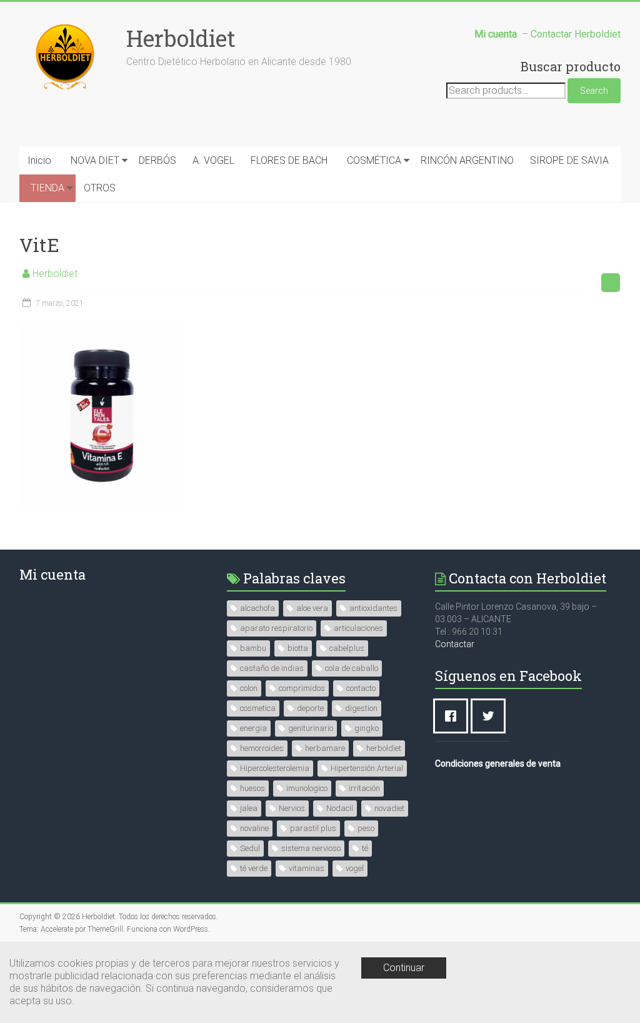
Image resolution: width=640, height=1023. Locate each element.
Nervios (292, 808)
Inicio (39, 160)
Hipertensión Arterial (367, 768)
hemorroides (262, 748)
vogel (355, 868)
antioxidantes (373, 608)
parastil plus (313, 828)
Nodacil (339, 808)
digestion (361, 708)
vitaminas (306, 868)
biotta (298, 648)
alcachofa (257, 608)
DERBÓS (157, 160)
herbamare (325, 748)
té (365, 848)
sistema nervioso (311, 848)
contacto (361, 688)
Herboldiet (181, 38)
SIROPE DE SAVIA (569, 160)
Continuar (403, 968)
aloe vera (312, 608)
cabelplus (346, 648)
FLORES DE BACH (289, 160)
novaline (254, 828)
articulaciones (358, 628)
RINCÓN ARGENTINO (467, 160)
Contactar (454, 644)
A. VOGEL (213, 160)
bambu (253, 648)
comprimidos (302, 688)
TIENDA (47, 188)
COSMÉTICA (374, 160)
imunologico (307, 788)
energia (253, 728)
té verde (254, 868)
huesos (252, 788)
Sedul (250, 848)
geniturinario (310, 728)
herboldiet (383, 748)
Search (594, 91)
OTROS (100, 188)
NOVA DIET (95, 160)
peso (366, 828)
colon (249, 688)
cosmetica (258, 708)
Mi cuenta (52, 574)
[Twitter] (491, 716)
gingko (366, 728)
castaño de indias (272, 668)
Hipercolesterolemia (274, 768)
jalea (249, 808)
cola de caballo (351, 668)
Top (610, 993)
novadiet (389, 808)
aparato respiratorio (276, 628)
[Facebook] (453, 716)
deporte (310, 708)
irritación (364, 788)
